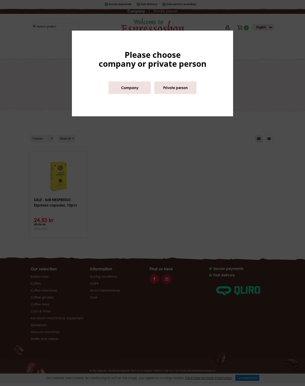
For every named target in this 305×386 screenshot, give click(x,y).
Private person (175, 88)
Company (129, 88)
